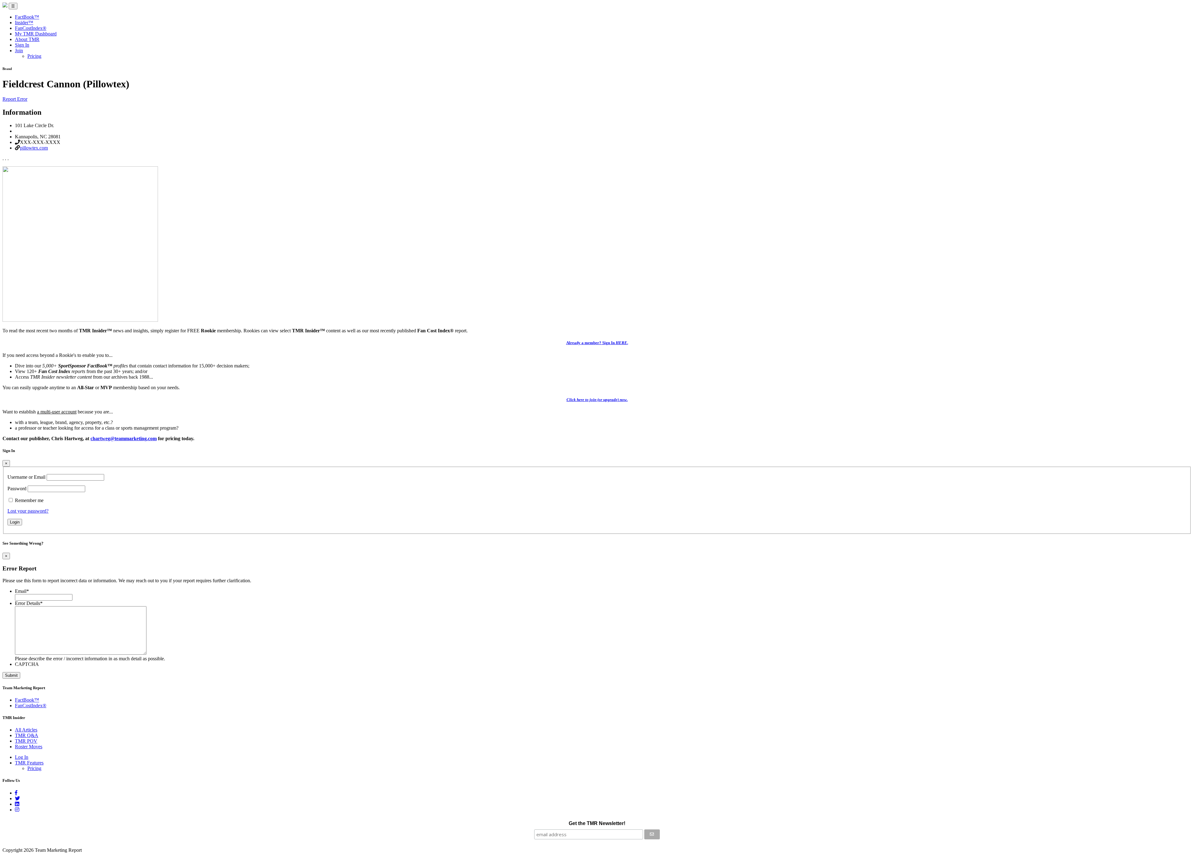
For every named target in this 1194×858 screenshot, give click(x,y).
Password (16, 488)
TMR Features (29, 762)
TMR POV (26, 741)
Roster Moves (28, 746)
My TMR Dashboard (36, 33)
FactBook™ (27, 17)
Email (22, 591)
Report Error (14, 99)
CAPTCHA (27, 664)
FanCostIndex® (30, 28)
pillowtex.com (34, 147)
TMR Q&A (26, 735)
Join (19, 50)
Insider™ (24, 22)
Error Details (29, 603)
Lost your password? (28, 511)
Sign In (22, 45)
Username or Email (26, 477)
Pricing (34, 56)
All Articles (26, 729)
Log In (21, 757)
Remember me (29, 500)
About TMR (27, 39)
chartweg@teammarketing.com (123, 438)
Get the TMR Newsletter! (597, 823)
